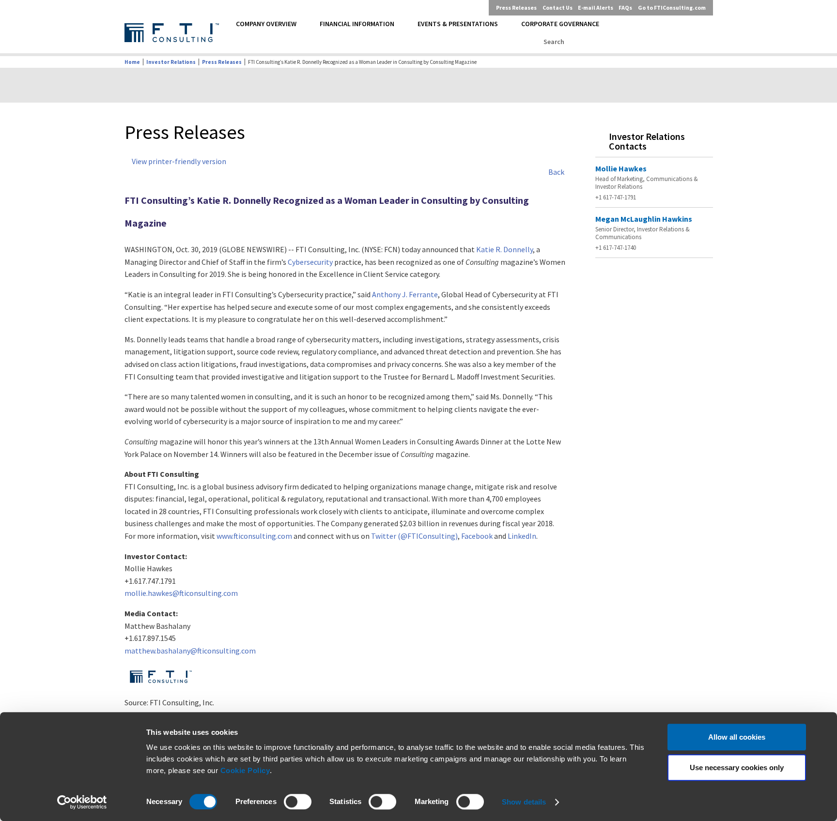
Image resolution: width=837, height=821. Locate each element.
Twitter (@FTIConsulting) (414, 536)
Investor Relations (171, 62)
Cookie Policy (245, 770)
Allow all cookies (736, 737)
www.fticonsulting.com (254, 536)
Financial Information (357, 23)
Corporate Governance (560, 23)
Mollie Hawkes (621, 168)
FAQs (625, 7)
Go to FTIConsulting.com (672, 7)
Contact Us (557, 7)
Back (556, 172)
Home (132, 62)
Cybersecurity (310, 262)
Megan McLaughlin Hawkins (643, 219)
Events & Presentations (458, 23)
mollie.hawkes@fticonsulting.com (181, 593)
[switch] (297, 801)
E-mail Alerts (595, 7)
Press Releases (516, 7)
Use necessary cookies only (737, 767)
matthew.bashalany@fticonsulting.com (190, 650)
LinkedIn (522, 536)
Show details (524, 802)
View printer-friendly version (179, 161)
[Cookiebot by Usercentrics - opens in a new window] (82, 802)
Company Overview (266, 23)
